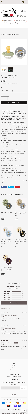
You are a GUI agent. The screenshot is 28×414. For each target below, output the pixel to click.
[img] (4, 313)
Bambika (10, 399)
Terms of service (14, 370)
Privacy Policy (14, 372)
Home (2, 30)
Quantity (3, 95)
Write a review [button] (14, 303)
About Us (14, 365)
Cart (25, 2)
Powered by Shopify (18, 399)
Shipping (3, 84)
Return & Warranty (14, 374)
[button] (7, 291)
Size (2, 88)
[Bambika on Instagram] (15, 395)
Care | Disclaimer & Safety (14, 376)
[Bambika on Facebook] (12, 395)
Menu (4, 2)
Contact (14, 363)
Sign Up (23, 388)
